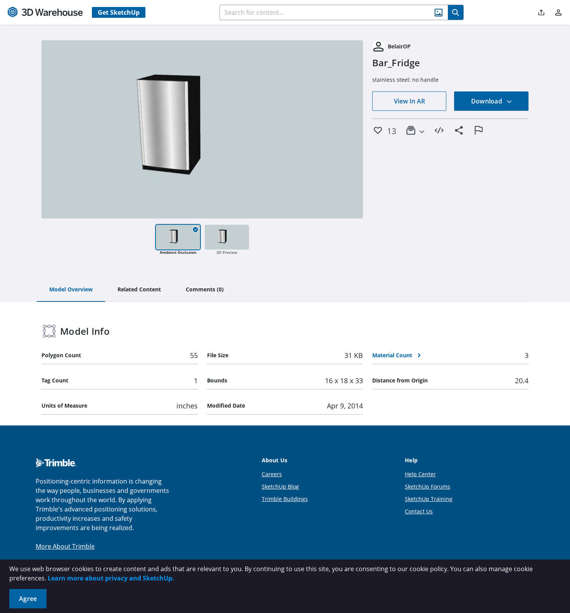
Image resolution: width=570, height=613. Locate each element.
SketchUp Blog (280, 486)
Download (487, 101)
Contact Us (419, 511)
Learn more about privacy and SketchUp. (111, 578)
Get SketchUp (119, 12)
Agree (28, 598)
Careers (272, 474)
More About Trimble (65, 546)
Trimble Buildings (285, 499)
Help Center (420, 474)
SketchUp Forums (427, 486)
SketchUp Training (429, 499)
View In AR (409, 101)
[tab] (71, 290)
